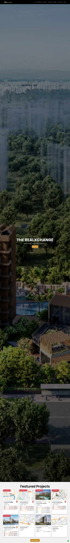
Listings (44, 2)
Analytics (55, 2)
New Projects (39, 2)
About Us (60, 2)
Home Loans (50, 2)
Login (65, 2)
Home (35, 2)
